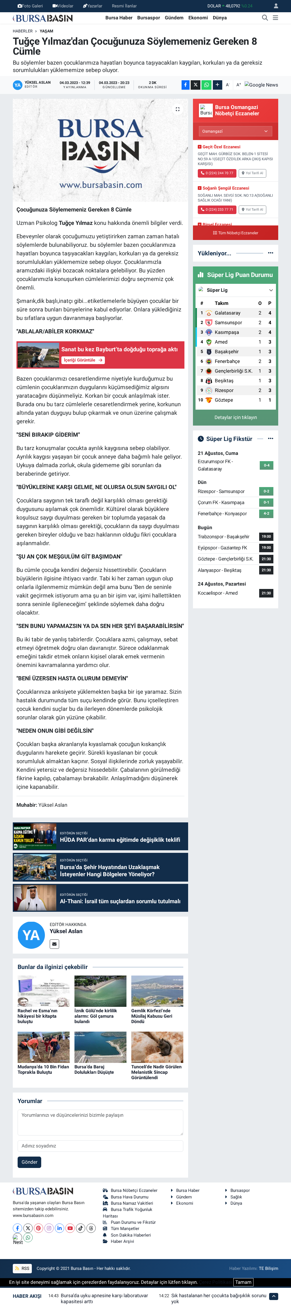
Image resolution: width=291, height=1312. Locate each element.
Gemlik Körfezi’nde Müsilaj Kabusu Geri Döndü (151, 1016)
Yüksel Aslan (66, 931)
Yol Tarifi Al (254, 173)
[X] (28, 1228)
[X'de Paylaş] (195, 85)
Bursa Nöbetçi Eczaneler (134, 1190)
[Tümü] (270, 253)
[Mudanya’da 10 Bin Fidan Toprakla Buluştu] (44, 1047)
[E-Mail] (54, 944)
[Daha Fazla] (217, 85)
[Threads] (91, 1228)
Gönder (30, 1162)
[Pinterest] (38, 1228)
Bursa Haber (118, 17)
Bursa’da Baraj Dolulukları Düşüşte (94, 1069)
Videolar (65, 6)
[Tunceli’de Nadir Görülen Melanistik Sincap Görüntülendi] (157, 1047)
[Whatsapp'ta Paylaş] (206, 85)
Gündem (174, 17)
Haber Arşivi (122, 1241)
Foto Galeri (32, 6)
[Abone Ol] (261, 85)
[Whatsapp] (28, 1237)
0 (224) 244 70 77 (219, 173)
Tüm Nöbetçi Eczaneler (238, 233)
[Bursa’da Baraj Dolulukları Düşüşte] (100, 1047)
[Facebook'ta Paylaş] (186, 85)
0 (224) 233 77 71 (219, 210)
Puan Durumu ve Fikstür (133, 1222)
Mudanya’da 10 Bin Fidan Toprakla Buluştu (43, 1069)
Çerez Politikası (215, 1282)
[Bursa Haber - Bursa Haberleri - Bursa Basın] (42, 18)
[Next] (17, 1237)
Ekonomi (198, 17)
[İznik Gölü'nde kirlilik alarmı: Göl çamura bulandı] (100, 990)
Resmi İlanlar (124, 6)
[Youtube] (70, 1228)
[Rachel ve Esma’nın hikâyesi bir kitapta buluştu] (44, 990)
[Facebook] (17, 1228)
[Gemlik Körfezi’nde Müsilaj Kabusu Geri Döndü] (157, 990)
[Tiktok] (80, 1228)
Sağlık (236, 1197)
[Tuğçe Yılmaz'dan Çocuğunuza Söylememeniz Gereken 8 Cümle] (100, 150)
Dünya (220, 17)
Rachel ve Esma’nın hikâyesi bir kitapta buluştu (37, 1016)
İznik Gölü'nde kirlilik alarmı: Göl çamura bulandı (95, 1016)
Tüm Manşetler (125, 1228)
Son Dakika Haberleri (131, 1235)
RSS (24, 1268)
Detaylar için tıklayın (236, 417)
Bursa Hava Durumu (129, 1197)
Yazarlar (94, 6)
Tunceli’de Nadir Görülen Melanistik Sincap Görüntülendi (156, 1072)
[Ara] (265, 18)
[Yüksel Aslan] (31, 934)
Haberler (23, 31)
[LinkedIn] (59, 1228)
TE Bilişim (268, 1268)
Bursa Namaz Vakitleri (132, 1203)
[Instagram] (49, 1228)
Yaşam (46, 31)
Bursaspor (148, 17)
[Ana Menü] (275, 18)
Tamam (243, 1282)
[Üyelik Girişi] (273, 6)
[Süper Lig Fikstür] (270, 439)
